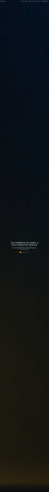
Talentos (34, 1)
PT (37, 1)
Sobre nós (22, 1)
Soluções (26, 1)
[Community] (40, 1)
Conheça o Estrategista (25, 252)
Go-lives (30, 1)
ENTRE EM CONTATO (44, 1)
